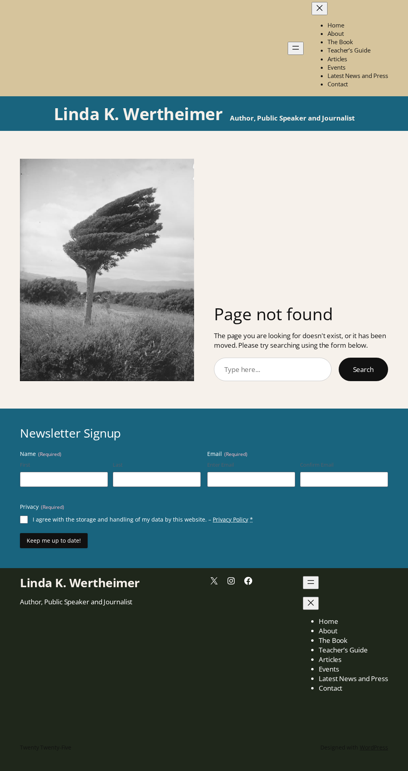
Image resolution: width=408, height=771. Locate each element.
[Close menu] (320, 8)
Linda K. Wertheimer (138, 113)
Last (118, 464)
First (25, 464)
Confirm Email (316, 464)
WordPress (374, 747)
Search (363, 369)
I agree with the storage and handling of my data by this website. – (143, 519)
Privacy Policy (230, 519)
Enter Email (220, 464)
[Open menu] (296, 48)
